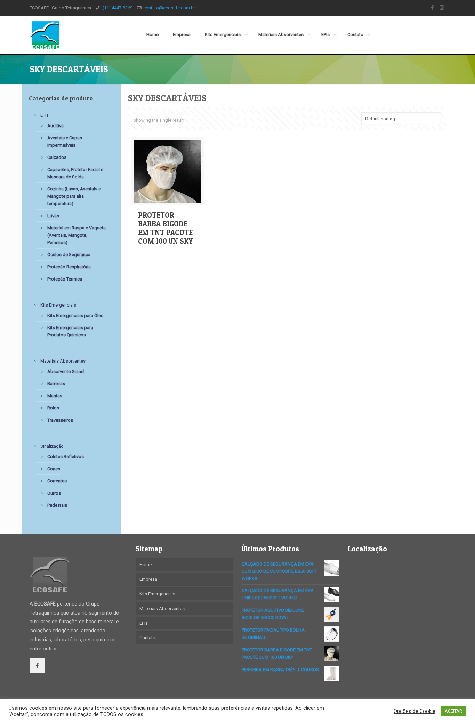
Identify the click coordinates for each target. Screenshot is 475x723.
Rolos (53, 408)
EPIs (44, 115)
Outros (54, 493)
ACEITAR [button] (453, 711)
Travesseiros (60, 420)
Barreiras (56, 383)
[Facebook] (432, 8)
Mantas (54, 395)
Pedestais (57, 505)
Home (145, 564)
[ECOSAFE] (45, 35)
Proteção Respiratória (69, 266)
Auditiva (55, 125)
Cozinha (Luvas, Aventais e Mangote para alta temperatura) (74, 196)
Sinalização (52, 446)
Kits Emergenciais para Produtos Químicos (70, 331)
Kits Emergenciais (58, 305)
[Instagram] (441, 8)
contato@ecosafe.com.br (169, 7)
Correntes (57, 481)
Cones (53, 468)
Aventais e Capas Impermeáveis (64, 141)
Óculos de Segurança (68, 254)
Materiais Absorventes (63, 361)
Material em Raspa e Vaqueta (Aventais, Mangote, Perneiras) (76, 235)
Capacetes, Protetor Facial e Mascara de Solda (75, 173)
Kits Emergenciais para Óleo (75, 315)
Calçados (56, 157)
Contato (147, 637)
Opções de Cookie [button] (414, 711)
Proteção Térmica (64, 279)
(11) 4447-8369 (117, 7)
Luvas (53, 215)
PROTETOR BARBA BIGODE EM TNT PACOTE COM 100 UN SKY (165, 228)
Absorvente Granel (65, 371)
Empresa (148, 579)
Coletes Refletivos (65, 456)
